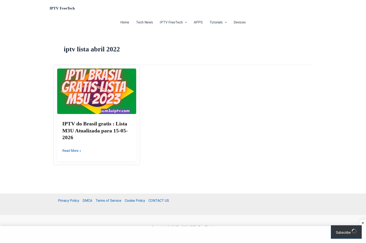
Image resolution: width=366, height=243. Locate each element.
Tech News (144, 22)
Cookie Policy (135, 201)
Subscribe (344, 233)
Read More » (71, 151)
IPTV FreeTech (62, 8)
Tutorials (216, 22)
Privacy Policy (68, 201)
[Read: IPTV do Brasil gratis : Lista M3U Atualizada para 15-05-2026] (96, 91)
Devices (240, 22)
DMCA (87, 201)
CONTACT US (158, 201)
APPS (198, 22)
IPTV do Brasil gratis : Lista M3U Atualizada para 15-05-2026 (95, 130)
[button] (185, 22)
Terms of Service (108, 201)
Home (124, 22)
